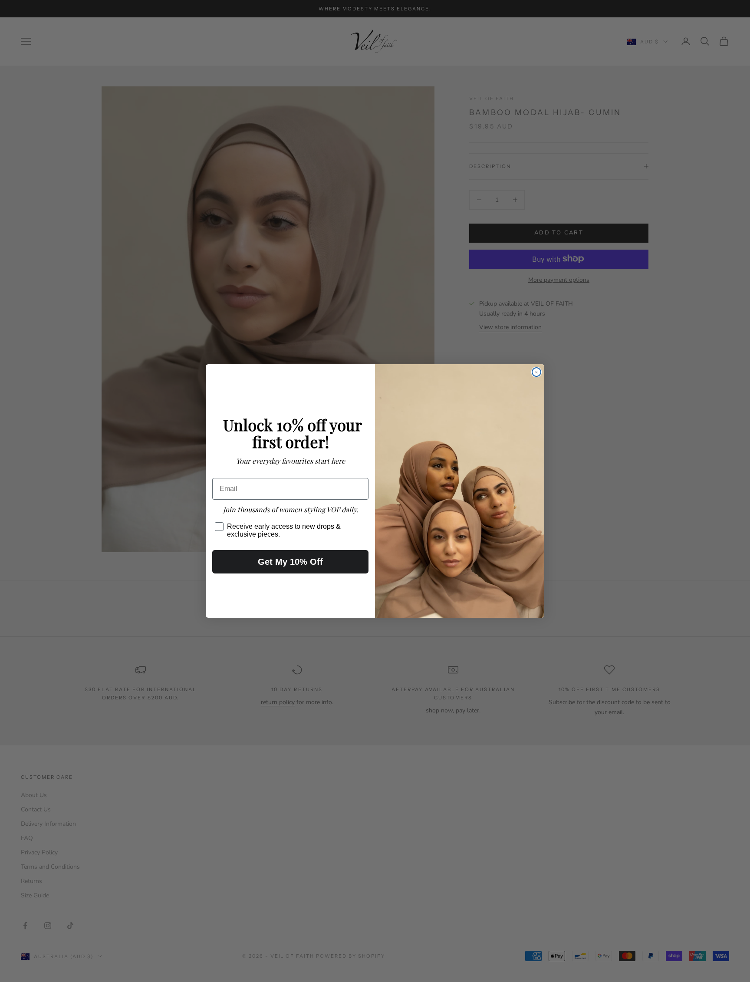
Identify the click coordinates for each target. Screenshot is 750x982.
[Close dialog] (536, 372)
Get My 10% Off (290, 562)
